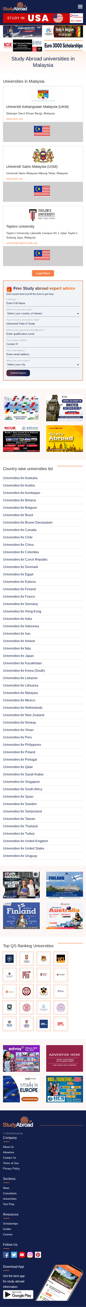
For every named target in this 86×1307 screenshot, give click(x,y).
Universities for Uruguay (20, 856)
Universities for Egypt (18, 574)
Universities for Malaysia (20, 693)
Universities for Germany (20, 604)
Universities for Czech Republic (25, 559)
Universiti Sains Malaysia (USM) (32, 167)
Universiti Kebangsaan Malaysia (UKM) (37, 107)
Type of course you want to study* (23, 320)
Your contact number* (16, 340)
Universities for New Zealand (23, 715)
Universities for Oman (18, 730)
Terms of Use (11, 1163)
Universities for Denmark (20, 567)
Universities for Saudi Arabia (23, 774)
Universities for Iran (16, 633)
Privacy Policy (11, 1168)
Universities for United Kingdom (25, 841)
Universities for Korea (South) (24, 670)
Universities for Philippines (22, 744)
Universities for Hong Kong (22, 611)
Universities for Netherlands (22, 707)
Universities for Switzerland (22, 811)
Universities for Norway (19, 722)
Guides (7, 1229)
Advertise (8, 1152)
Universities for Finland (19, 589)
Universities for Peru (17, 737)
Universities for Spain (18, 796)
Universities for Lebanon (20, 678)
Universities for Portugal (20, 759)
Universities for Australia (20, 478)
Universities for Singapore (21, 781)
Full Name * (12, 299)
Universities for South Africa (22, 789)
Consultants (10, 1193)
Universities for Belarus (19, 500)
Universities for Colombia (21, 552)
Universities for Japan (18, 656)
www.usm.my (14, 178)
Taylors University (20, 226)
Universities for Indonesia (21, 626)
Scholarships (10, 1223)
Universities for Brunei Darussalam (27, 522)
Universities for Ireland (19, 641)
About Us (8, 1146)
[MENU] (80, 6)
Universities (10, 1198)
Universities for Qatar (18, 767)
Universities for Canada (19, 530)
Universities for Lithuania (20, 685)
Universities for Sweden (20, 804)
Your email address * (16, 350)
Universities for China (18, 544)
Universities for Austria (19, 485)
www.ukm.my (14, 118)
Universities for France (19, 596)
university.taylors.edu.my (21, 242)
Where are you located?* (18, 361)
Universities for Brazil (18, 515)
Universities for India (17, 618)
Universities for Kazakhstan (22, 663)
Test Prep (8, 1204)
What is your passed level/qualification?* (25, 330)
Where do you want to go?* (19, 310)
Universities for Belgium (20, 507)
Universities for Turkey (19, 833)
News (6, 1187)
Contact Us (9, 1157)
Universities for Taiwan (19, 818)
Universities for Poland (19, 752)
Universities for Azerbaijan (21, 493)
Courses (8, 1234)
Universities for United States (23, 848)
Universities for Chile (18, 537)
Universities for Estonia (19, 581)
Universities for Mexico (19, 700)
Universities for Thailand (20, 826)
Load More (43, 273)
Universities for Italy (17, 648)
